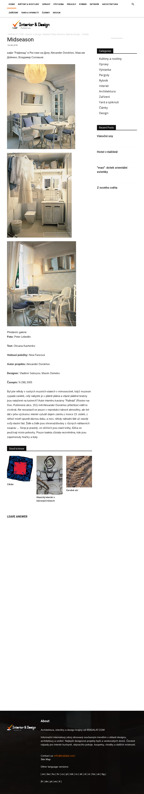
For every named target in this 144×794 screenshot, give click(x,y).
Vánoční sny (105, 136)
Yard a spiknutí (30, 12)
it (59, 781)
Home (12, 4)
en (43, 774)
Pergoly (71, 4)
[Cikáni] (20, 468)
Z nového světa (107, 187)
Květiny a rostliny (28, 4)
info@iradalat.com (64, 755)
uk (98, 774)
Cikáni (10, 484)
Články (46, 12)
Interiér (94, 4)
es (55, 781)
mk (71, 774)
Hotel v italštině (107, 152)
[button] (133, 4)
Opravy (46, 4)
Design (56, 12)
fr (42, 781)
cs (62, 774)
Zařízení (13, 12)
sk (81, 774)
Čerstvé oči (72, 490)
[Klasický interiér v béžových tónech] (49, 475)
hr (58, 774)
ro (76, 774)
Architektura (110, 4)
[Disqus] (49, 564)
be (48, 774)
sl (85, 774)
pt (51, 781)
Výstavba (58, 4)
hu (53, 774)
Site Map (46, 759)
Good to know (16, 448)
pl (67, 774)
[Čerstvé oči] (79, 471)
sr (89, 774)
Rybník (83, 4)
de (47, 781)
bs (93, 774)
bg (103, 774)
